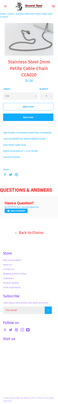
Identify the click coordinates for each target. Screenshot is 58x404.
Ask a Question (17, 210)
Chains (10, 14)
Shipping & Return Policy (14, 273)
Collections (8, 278)
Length (6, 89)
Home (3, 14)
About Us (7, 264)
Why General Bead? (12, 260)
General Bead (14, 398)
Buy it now (28, 117)
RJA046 (15, 157)
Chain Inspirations (12, 287)
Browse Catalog (10, 283)
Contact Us (8, 269)
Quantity (43, 89)
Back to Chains (30, 232)
